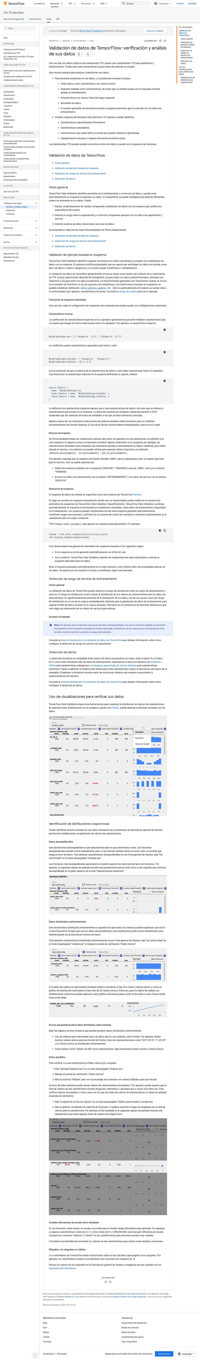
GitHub (180, 3)
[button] (17, 203)
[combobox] (135, 3)
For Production (14, 13)
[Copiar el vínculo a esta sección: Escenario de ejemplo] (73, 617)
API (70, 3)
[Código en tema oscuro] (164, 329)
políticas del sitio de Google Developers (129, 1297)
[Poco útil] (165, 41)
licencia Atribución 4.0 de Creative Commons (127, 1294)
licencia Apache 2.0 (66, 1297)
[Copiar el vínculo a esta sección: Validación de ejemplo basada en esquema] (109, 255)
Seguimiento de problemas (134, 1323)
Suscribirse (164, 1354)
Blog (45, 1323)
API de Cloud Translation (91, 31)
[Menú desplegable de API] (75, 3)
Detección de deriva (65, 178)
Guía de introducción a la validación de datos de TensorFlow (91, 640)
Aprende (54, 3)
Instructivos (35, 19)
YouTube (47, 1341)
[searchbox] (20, 28)
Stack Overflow (129, 1332)
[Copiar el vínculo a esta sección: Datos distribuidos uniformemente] (89, 922)
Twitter (46, 1337)
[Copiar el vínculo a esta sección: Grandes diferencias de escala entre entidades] (102, 1222)
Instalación (39, 3)
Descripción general (14, 19)
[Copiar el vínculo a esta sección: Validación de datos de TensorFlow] (108, 155)
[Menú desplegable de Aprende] (62, 3)
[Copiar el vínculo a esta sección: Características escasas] (76, 314)
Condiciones (48, 1354)
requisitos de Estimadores (62, 1268)
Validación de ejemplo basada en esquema (77, 168)
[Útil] (160, 41)
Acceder (192, 3)
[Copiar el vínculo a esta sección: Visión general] (71, 187)
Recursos (86, 3)
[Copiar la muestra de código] (164, 530)
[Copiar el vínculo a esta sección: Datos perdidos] (68, 1057)
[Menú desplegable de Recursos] (94, 3)
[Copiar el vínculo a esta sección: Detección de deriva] (79, 652)
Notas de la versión (130, 1327)
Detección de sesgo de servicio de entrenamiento (80, 173)
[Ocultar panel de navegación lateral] (35, 1355)
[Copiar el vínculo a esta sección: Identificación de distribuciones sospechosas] (112, 824)
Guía (48, 19)
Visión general (62, 163)
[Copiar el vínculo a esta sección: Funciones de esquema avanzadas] (89, 300)
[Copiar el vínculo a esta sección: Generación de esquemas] (77, 489)
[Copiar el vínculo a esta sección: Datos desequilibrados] (76, 842)
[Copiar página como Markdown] (88, 54)
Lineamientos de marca (132, 1337)
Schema (137, 494)
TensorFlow (54, 41)
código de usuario (128, 291)
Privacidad (62, 1354)
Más (103, 3)
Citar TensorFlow (129, 1341)
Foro (45, 1327)
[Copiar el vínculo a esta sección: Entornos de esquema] (73, 433)
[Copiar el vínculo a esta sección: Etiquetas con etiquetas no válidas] (89, 1249)
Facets (115, 707)
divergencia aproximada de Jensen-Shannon (114, 665)
